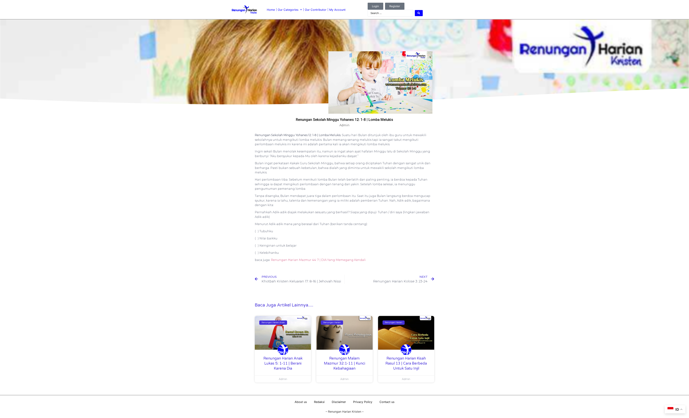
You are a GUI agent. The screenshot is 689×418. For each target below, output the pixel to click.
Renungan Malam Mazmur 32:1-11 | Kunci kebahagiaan (344, 363)
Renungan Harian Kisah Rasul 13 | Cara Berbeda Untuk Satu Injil (406, 363)
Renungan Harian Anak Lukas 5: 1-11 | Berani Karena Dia (283, 363)
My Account (337, 9)
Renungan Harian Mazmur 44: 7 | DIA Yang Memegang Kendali (318, 260)
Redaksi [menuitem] (319, 402)
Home (271, 9)
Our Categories (288, 9)
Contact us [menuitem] (386, 402)
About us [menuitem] (301, 402)
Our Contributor (315, 9)
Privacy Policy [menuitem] (362, 402)
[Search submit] (419, 13)
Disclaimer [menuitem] (339, 402)
